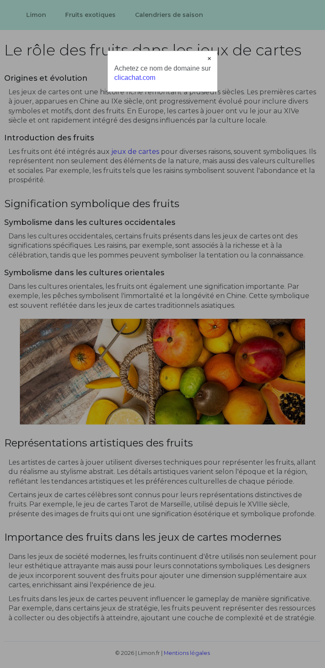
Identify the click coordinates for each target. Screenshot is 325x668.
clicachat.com (134, 77)
